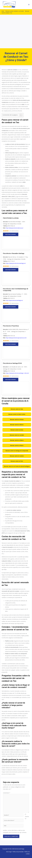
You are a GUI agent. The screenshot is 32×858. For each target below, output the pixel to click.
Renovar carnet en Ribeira (16, 424)
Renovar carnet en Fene (17, 461)
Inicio (3, 11)
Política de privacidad (17, 851)
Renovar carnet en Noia (17, 409)
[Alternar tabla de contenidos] (20, 115)
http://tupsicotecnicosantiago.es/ (14, 300)
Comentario (6, 793)
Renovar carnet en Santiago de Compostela (17, 450)
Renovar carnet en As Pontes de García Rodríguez (17, 466)
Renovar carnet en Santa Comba (16, 414)
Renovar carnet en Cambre (17, 456)
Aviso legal (9, 851)
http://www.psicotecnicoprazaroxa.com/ (16, 338)
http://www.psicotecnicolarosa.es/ (14, 228)
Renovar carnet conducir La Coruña (14, 11)
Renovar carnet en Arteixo (17, 419)
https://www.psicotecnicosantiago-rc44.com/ (17, 373)
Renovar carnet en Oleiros (17, 440)
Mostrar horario (10, 234)
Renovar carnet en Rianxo (16, 445)
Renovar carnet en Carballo (17, 435)
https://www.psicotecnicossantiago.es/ (16, 263)
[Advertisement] (16, 32)
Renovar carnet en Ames (16, 430)
